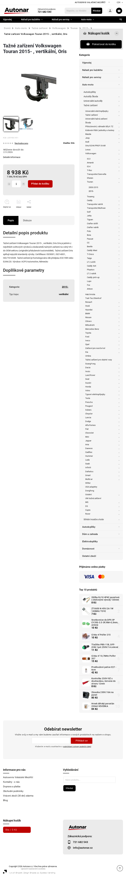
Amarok (90, 162)
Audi (87, 142)
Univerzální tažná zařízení (96, 119)
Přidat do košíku (40, 183)
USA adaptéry (91, 487)
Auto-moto (88, 84)
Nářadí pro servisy (91, 77)
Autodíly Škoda (91, 96)
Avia (87, 444)
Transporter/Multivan (96, 208)
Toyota (88, 333)
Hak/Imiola (90, 294)
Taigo (89, 258)
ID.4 (88, 166)
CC (88, 243)
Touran (90, 182)
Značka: (69, 143)
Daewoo (89, 448)
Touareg (90, 196)
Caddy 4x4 (91, 266)
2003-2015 (93, 187)
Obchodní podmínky (13, 791)
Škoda (88, 122)
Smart (88, 475)
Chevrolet (89, 433)
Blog (5, 800)
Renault (88, 302)
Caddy (90, 200)
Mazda (88, 134)
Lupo (89, 281)
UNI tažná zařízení (93, 498)
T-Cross (90, 254)
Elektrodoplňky (90, 541)
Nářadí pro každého (92, 70)
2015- (91, 191)
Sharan (90, 178)
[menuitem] (9, 19)
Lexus (88, 149)
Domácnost (88, 548)
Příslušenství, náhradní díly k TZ (99, 126)
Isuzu (87, 371)
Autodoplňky (90, 92)
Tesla (87, 398)
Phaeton (90, 270)
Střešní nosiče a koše (94, 519)
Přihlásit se (82, 740)
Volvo (87, 390)
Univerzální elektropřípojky (96, 111)
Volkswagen (90, 153)
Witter (88, 483)
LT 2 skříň (91, 262)
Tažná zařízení (90, 105)
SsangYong (90, 364)
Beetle (90, 246)
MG (86, 502)
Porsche (89, 402)
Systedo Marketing (47, 873)
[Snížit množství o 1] (9, 184)
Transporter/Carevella (96, 174)
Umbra (88, 356)
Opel (87, 344)
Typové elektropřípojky (95, 394)
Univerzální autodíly (93, 101)
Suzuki (88, 383)
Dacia (88, 367)
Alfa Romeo (90, 425)
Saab (87, 464)
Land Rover (90, 375)
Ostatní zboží (89, 556)
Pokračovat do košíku (104, 44)
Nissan (88, 317)
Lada (87, 460)
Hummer (89, 456)
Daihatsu (89, 471)
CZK (119, 2)
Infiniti (88, 467)
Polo (89, 231)
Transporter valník (95, 204)
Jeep (87, 138)
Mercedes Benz (92, 329)
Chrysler (89, 414)
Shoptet (19, 873)
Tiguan (90, 219)
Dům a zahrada (90, 534)
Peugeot (89, 406)
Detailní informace (11, 157)
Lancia (88, 417)
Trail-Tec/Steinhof (93, 298)
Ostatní (88, 494)
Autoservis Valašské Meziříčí (90, 2)
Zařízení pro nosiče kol (95, 348)
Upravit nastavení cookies (33, 869)
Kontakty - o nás (11, 782)
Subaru (88, 410)
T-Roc (89, 170)
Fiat (87, 429)
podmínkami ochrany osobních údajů (77, 746)
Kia (86, 352)
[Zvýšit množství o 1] (23, 184)
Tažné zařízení (91, 115)
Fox (88, 285)
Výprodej (86, 62)
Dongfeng (89, 490)
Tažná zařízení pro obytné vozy (98, 360)
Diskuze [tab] (27, 220)
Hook (87, 306)
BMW (87, 313)
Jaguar (88, 441)
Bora (89, 235)
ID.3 (88, 159)
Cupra (88, 510)
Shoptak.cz (34, 873)
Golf (89, 212)
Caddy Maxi (92, 250)
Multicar (89, 479)
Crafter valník (93, 227)
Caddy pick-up (93, 277)
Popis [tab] (11, 220)
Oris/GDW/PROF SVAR (95, 145)
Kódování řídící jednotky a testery (99, 130)
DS (86, 506)
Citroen (88, 321)
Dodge (88, 421)
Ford (87, 337)
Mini (87, 437)
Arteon (90, 289)
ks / (11, 829)
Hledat (97, 10)
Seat (87, 379)
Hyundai (89, 310)
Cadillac (88, 452)
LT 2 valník (91, 273)
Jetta (89, 216)
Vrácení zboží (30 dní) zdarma (18, 795)
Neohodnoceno (21, 143)
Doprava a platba (11, 786)
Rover (87, 514)
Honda (88, 387)
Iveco (87, 340)
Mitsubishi (89, 325)
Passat (90, 239)
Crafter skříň (92, 223)
